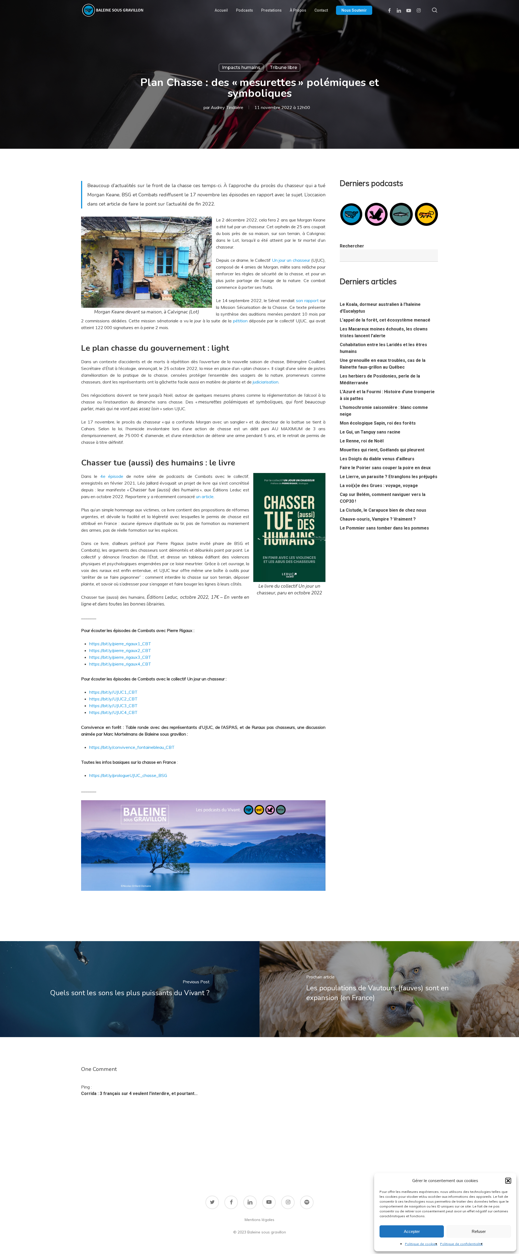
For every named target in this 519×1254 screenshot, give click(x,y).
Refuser (479, 1231)
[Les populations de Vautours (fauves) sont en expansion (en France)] (389, 989)
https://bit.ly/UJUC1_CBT (113, 692)
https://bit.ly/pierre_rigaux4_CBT (120, 664)
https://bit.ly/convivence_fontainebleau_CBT (132, 747)
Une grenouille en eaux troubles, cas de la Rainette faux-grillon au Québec (382, 364)
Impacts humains (241, 67)
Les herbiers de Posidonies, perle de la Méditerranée (380, 379)
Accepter (412, 1231)
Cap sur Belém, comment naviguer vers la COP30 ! (382, 498)
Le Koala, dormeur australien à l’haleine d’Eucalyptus (380, 308)
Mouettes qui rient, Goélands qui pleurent (382, 449)
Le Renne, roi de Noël (362, 441)
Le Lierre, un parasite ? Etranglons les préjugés (388, 476)
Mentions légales (259, 1219)
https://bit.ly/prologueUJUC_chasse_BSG (128, 775)
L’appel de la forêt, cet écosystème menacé (385, 320)
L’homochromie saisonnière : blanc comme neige (384, 411)
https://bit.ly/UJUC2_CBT (113, 699)
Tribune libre (283, 67)
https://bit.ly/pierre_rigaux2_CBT (120, 650)
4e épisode (111, 476)
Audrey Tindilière (227, 107)
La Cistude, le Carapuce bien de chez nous (383, 510)
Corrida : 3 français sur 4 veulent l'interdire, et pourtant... (139, 1093)
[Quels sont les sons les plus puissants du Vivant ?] (130, 989)
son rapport (307, 300)
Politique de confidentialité (461, 1244)
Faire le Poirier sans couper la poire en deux (385, 467)
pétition (240, 320)
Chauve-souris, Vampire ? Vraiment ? (378, 519)
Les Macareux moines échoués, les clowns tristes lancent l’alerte (384, 332)
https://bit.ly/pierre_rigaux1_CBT (120, 643)
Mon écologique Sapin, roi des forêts (378, 423)
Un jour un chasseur (291, 260)
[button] (508, 1180)
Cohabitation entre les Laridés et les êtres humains (383, 348)
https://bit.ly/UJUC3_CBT (113, 705)
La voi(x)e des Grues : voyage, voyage (379, 485)
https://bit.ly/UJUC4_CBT (113, 712)
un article (205, 496)
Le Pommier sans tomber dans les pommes (384, 528)
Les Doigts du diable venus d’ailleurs (377, 458)
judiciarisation (265, 382)
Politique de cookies (421, 1244)
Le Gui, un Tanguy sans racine (370, 432)
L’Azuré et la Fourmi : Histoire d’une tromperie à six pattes (387, 395)
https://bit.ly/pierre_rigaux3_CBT (120, 657)
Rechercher (352, 246)
